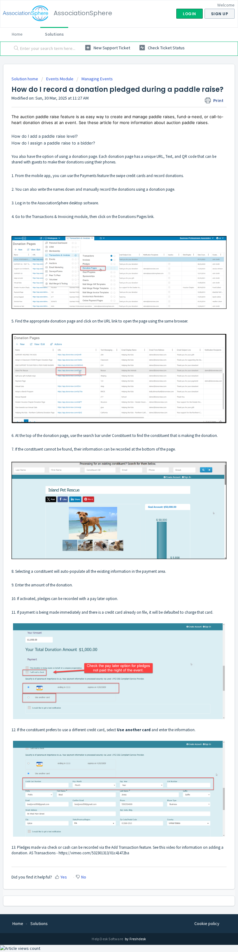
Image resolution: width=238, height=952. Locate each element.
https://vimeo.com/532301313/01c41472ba (94, 853)
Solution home (25, 79)
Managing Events (97, 79)
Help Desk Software (108, 938)
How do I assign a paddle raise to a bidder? (53, 142)
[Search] (14, 48)
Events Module (59, 79)
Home (17, 34)
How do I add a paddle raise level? (44, 136)
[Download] (107, 484)
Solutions (54, 34)
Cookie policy (206, 923)
